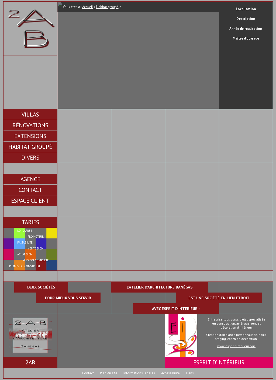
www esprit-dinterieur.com (236, 346)
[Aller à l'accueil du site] (30, 52)
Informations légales (139, 373)
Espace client (30, 200)
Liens (190, 373)
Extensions (30, 136)
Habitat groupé (30, 146)
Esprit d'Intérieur (219, 362)
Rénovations (30, 125)
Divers (30, 157)
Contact (30, 189)
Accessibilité (170, 373)
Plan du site (108, 373)
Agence (30, 179)
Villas (30, 114)
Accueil (87, 7)
